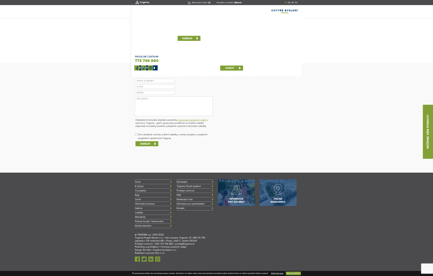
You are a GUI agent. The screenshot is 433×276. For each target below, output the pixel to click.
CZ (285, 2)
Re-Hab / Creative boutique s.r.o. (160, 250)
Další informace (277, 273)
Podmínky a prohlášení (146, 247)
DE (292, 2)
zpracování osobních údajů (192, 120)
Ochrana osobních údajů (173, 247)
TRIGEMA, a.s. (144, 234)
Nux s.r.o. (160, 253)
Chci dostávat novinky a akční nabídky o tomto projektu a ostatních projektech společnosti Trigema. (173, 134)
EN (289, 2)
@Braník (238, 2)
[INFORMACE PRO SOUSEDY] (236, 205)
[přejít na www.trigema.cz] (142, 4)
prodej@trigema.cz (185, 244)
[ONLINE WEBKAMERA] (278, 205)
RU (296, 2)
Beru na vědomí (293, 273)
